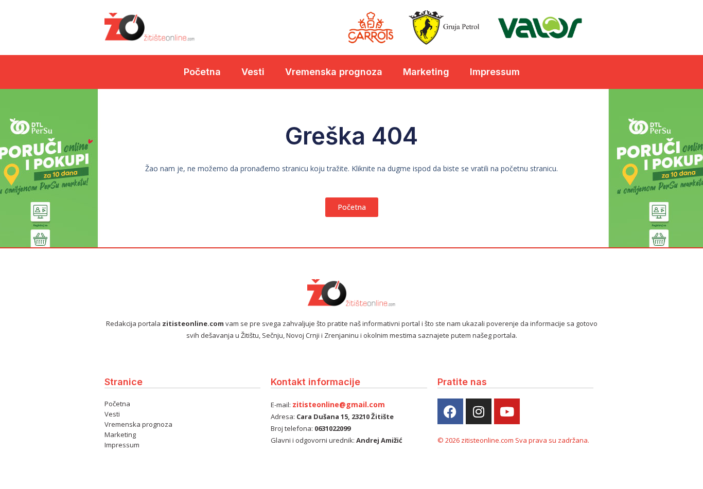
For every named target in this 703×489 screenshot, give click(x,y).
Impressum (495, 71)
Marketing (426, 71)
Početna (202, 71)
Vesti (253, 71)
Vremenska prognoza (333, 71)
